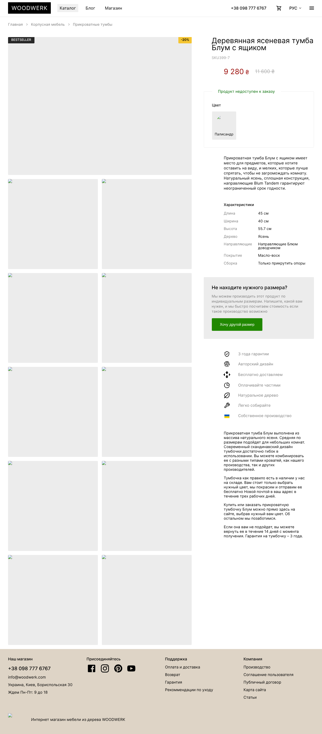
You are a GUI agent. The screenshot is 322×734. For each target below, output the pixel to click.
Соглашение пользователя (268, 674)
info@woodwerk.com (27, 677)
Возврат (172, 674)
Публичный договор (262, 682)
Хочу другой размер (237, 324)
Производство (257, 667)
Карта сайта (255, 689)
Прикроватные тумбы (92, 24)
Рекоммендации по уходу (189, 689)
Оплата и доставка (182, 667)
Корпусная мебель (48, 24)
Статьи (250, 697)
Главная (15, 24)
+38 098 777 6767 (29, 668)
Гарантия (173, 682)
